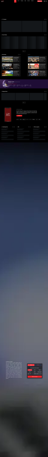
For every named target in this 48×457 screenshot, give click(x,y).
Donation (32, 0)
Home (15, 0)
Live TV (18, 0)
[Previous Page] (44, 19)
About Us (28, 0)
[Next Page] (46, 19)
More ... (24, 51)
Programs (22, 0)
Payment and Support (35, 376)
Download (19, 115)
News (25, 0)
